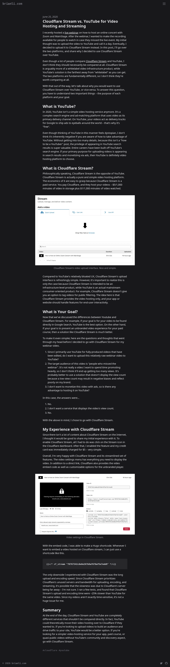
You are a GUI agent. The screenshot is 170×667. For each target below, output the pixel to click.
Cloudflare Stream (96, 61)
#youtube (64, 650)
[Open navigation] (164, 3)
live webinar (71, 32)
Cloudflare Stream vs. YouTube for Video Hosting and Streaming (80, 24)
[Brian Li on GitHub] (166, 663)
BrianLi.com (12, 3)
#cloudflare (50, 650)
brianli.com (19, 663)
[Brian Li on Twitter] (161, 663)
